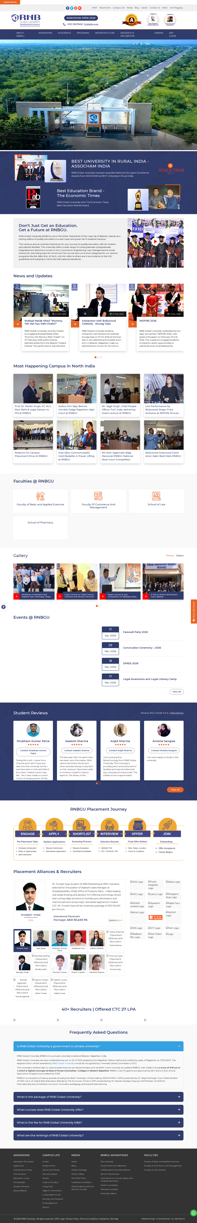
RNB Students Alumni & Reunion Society (82, 1187)
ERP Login (172, 34)
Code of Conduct (50, 1182)
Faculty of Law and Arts (155, 1170)
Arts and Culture (49, 1174)
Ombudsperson (49, 1203)
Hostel (45, 1161)
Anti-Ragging (176, 8)
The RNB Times (78, 1178)
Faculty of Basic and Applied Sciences (161, 1161)
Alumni (45, 1207)
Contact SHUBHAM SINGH (120, 750)
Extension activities (109, 1189)
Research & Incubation (127, 34)
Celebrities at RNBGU (81, 1182)
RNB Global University (63, 1063)
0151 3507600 (75, 24)
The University (107, 1161)
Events (45, 1178)
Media (130, 8)
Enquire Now (194, 610)
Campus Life (119, 8)
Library (158, 33)
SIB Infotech (179, 1219)
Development (164, 1219)
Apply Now (18, 1165)
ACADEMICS (64, 33)
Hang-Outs (47, 1186)
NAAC (165, 8)
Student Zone (48, 1165)
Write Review (177, 713)
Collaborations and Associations (115, 1170)
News (74, 1161)
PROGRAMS (83, 33)
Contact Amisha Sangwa (77, 750)
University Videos (108, 1193)
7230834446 (91, 24)
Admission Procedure (23, 1161)
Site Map (114, 1219)
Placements (105, 8)
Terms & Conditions (89, 1219)
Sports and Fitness (51, 1170)
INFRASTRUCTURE (105, 33)
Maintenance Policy (22, 1170)
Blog (137, 8)
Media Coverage (79, 1170)
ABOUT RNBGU (20, 34)
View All (176, 691)
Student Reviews (21, 1186)
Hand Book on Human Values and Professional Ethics (117, 1179)
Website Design (148, 1219)
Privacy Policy (72, 1219)
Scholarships (19, 1182)
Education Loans (21, 1178)
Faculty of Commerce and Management (163, 1165)
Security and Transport (52, 1199)
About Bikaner (20, 1190)
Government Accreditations (113, 1165)
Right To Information (52, 1190)
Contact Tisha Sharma (163, 750)
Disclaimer (104, 1219)
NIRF (94, 8)
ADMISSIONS (45, 33)
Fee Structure (19, 1174)
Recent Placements (110, 1174)
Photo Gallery (77, 1174)
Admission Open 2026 (81, 18)
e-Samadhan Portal (51, 1195)
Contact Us (155, 8)
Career (144, 8)
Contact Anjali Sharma (33, 750)
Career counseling (109, 1185)
